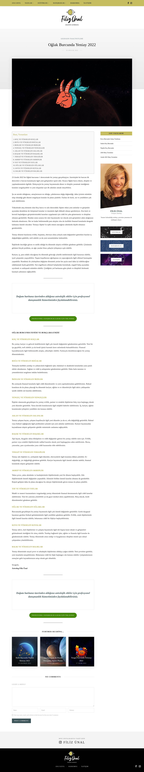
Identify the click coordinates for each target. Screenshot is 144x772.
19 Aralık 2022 (72, 50)
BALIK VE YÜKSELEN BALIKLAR (28, 171)
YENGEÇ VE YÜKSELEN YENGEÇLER (30, 148)
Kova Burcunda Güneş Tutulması (110, 139)
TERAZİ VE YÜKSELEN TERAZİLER (29, 157)
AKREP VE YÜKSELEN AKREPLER (28, 160)
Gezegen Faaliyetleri (72, 38)
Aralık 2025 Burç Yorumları (108, 157)
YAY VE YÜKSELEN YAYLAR (26, 162)
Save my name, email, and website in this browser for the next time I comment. (36, 715)
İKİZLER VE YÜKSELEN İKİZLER (28, 145)
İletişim (87, 3)
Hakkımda (74, 3)
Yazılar (28, 3)
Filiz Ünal (74, 742)
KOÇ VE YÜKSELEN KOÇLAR (26, 139)
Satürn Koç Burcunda (106, 143)
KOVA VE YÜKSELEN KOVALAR (28, 168)
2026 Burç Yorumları (106, 152)
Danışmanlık (59, 3)
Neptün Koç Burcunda (107, 148)
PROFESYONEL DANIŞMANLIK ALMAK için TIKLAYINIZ (53, 318)
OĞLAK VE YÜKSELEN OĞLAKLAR (29, 165)
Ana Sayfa (16, 3)
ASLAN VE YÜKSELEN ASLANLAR (28, 151)
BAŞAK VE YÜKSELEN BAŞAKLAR (29, 154)
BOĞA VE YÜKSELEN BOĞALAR (28, 142)
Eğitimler (42, 3)
